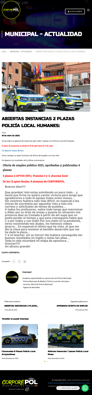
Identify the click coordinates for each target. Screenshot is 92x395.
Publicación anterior (12, 301)
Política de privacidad (56, 383)
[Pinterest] (19, 261)
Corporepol (27, 272)
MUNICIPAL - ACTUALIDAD (21, 52)
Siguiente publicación (79, 301)
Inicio (4, 52)
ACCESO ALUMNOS (75, 11)
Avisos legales (70, 383)
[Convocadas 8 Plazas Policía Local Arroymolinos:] (20, 336)
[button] (44, 361)
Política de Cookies (83, 383)
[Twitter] (14, 261)
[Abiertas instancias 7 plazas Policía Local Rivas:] (66, 336)
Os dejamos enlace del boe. (13, 151)
